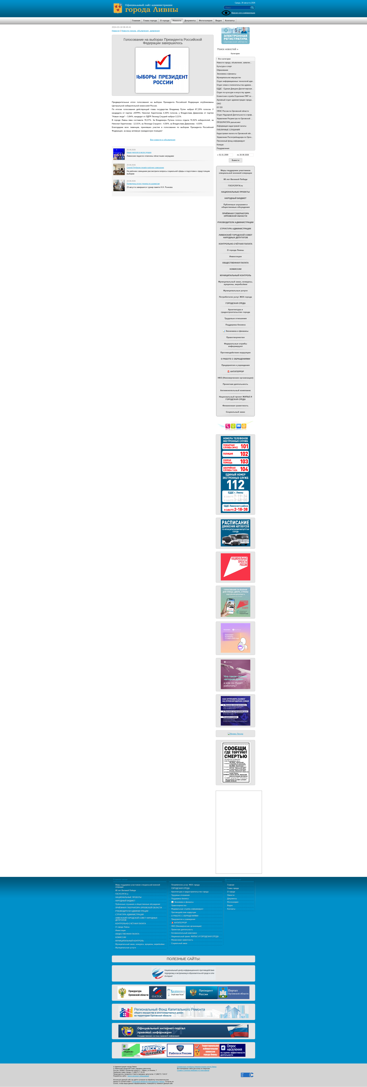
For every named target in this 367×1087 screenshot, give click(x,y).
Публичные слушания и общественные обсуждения (137, 904)
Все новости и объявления (162, 140)
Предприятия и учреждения (183, 919)
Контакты (231, 909)
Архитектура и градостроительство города (189, 892)
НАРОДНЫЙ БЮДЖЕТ (125, 901)
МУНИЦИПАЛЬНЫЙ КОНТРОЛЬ (129, 941)
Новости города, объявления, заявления (140, 31)
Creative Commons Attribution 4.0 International (193, 1070)
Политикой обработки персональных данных (148, 1081)
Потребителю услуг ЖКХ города (185, 885)
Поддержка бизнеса (180, 899)
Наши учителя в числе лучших (139, 152)
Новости (116, 31)
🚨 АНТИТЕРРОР (179, 923)
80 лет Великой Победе (125, 890)
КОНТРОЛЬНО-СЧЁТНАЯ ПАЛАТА (130, 923)
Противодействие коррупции (183, 912)
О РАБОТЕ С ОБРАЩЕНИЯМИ (184, 916)
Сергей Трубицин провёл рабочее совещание (145, 168)
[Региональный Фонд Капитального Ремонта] (183, 1011)
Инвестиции (120, 930)
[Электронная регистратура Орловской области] (235, 43)
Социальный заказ (179, 943)
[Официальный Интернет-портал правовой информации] (183, 1031)
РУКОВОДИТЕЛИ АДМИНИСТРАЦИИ (131, 911)
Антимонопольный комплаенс (184, 933)
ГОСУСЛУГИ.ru (121, 894)
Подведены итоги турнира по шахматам (143, 184)
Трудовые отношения (180, 895)
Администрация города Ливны (162, 8)
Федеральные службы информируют (187, 909)
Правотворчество (178, 905)
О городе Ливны (122, 927)
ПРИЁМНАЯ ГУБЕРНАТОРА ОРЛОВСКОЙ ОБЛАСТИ (138, 908)
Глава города (233, 888)
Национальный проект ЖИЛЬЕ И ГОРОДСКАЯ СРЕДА (195, 936)
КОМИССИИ (120, 937)
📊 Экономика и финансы (182, 902)
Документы (232, 899)
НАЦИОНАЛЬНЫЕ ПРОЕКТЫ (128, 897)
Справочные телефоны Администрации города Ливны (196, 1066)
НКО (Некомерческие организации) (186, 926)
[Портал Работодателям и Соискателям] (180, 1050)
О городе (231, 892)
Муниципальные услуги (125, 948)
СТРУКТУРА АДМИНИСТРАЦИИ (129, 914)
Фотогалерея (232, 902)
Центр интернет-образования (138, 1076)
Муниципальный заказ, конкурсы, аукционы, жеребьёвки (139, 944)
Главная (230, 885)
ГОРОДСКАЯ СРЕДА (180, 888)
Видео (230, 905)
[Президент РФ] (202, 992)
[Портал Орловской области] (233, 992)
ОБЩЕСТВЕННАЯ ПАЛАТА (127, 934)
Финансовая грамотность (182, 940)
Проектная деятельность (182, 930)
